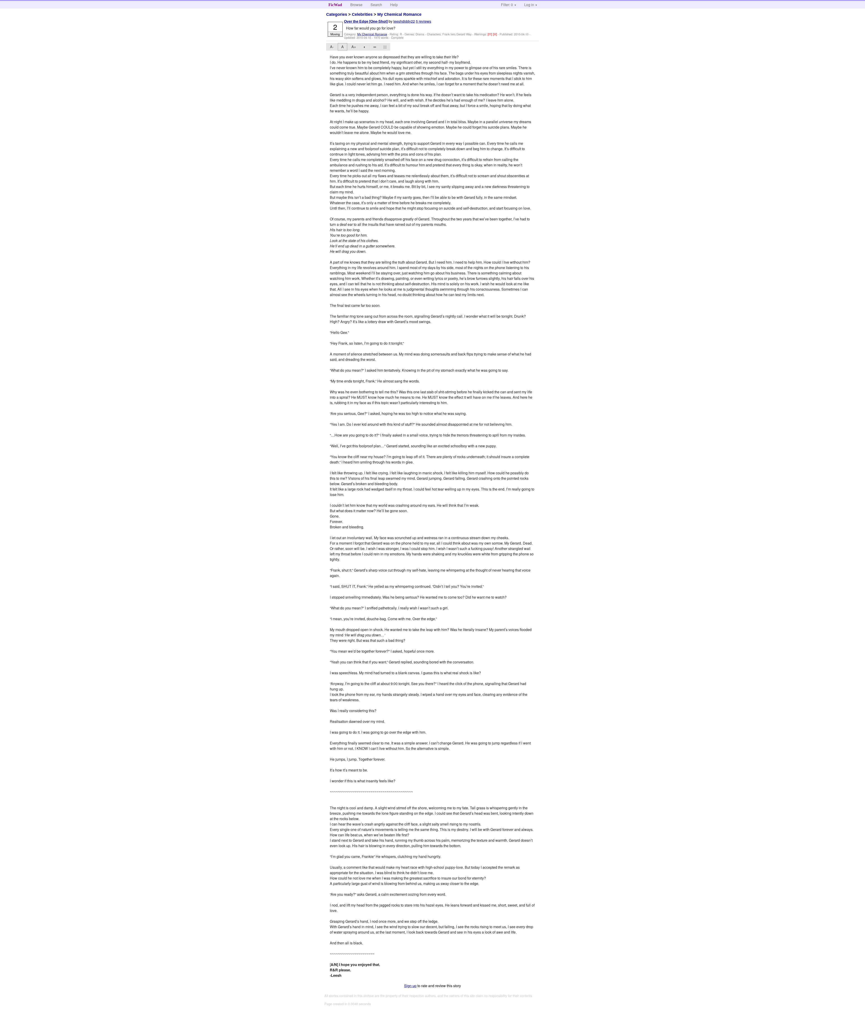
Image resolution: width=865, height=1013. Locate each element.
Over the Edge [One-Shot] (366, 21)
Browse (356, 4)
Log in (529, 4)
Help (394, 4)
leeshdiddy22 (404, 21)
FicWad (335, 4)
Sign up (410, 985)
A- (332, 46)
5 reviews (423, 21)
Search (376, 4)
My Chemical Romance (399, 14)
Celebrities (362, 14)
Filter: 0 (507, 4)
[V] (495, 34)
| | (385, 46)
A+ (353, 46)
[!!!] (490, 34)
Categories (336, 14)
